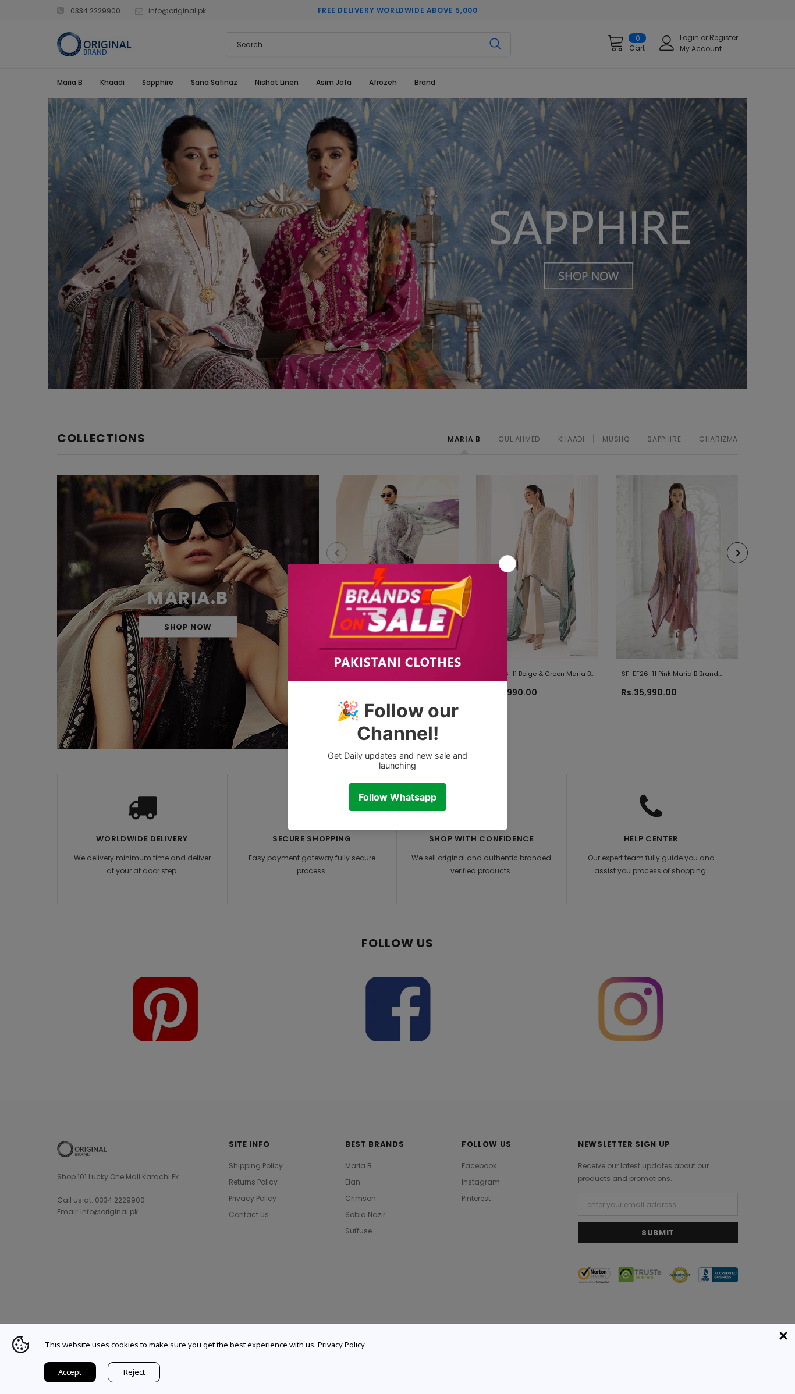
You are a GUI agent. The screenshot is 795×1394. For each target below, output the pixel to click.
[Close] (783, 1336)
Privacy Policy (341, 1344)
